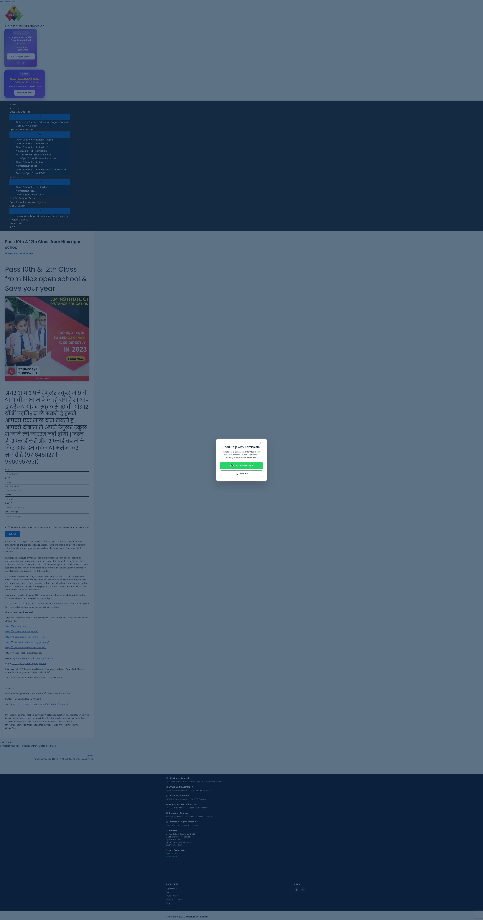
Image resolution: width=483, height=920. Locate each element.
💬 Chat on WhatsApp (241, 465)
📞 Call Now (242, 473)
